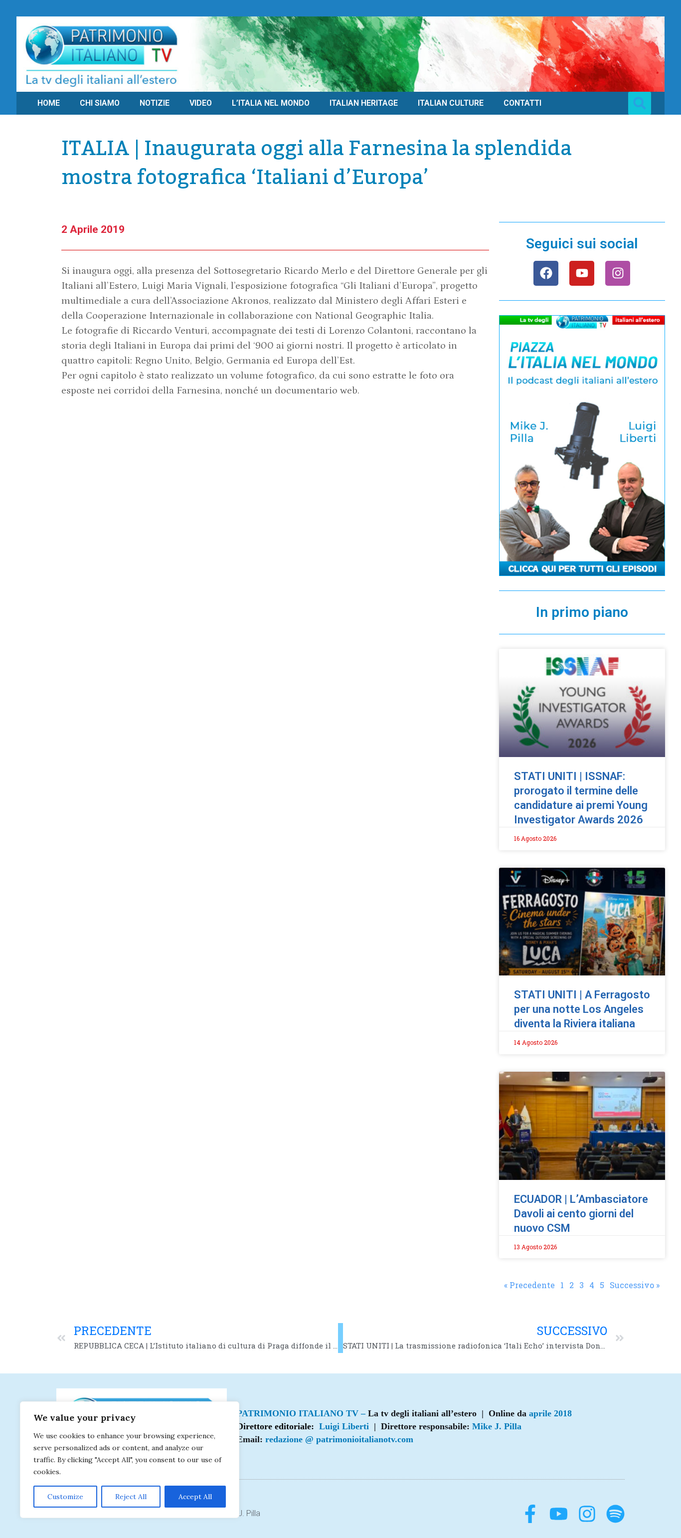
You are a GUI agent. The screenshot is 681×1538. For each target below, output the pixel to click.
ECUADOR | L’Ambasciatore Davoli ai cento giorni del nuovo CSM (581, 1213)
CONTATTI (522, 103)
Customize (65, 1496)
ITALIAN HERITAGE (364, 103)
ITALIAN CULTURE (451, 103)
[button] (639, 103)
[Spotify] (615, 1514)
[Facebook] (545, 273)
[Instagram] (617, 273)
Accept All (195, 1496)
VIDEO (200, 103)
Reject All (131, 1496)
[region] (129, 1459)
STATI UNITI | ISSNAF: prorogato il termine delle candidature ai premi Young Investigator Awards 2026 (581, 798)
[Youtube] (581, 273)
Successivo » (635, 1285)
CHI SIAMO (100, 103)
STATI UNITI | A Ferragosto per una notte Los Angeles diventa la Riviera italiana (582, 1009)
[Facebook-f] (530, 1514)
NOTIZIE (155, 103)
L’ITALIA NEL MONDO (271, 103)
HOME (48, 103)
